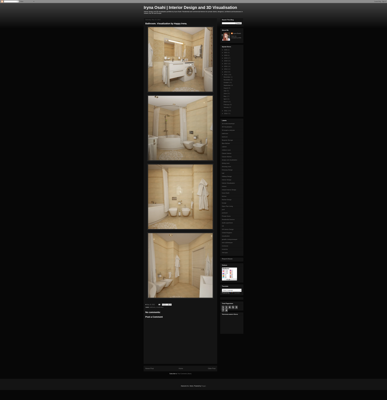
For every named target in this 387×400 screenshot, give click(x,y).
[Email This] (163, 305)
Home (181, 368)
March (226, 102)
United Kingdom (227, 232)
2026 (226, 50)
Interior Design (226, 180)
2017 (226, 63)
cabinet (224, 146)
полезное (225, 246)
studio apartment (227, 223)
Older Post (211, 368)
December (227, 77)
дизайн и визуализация (229, 239)
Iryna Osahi (237, 33)
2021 (226, 52)
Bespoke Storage (227, 140)
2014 (226, 69)
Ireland (224, 186)
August (226, 88)
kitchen (224, 196)
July (225, 91)
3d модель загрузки (228, 130)
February (227, 104)
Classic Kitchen (227, 156)
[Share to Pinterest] (171, 305)
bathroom (152, 307)
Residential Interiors (228, 219)
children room (226, 150)
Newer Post (149, 368)
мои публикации (227, 242)
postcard (224, 213)
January (226, 107)
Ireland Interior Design (229, 190)
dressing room (226, 166)
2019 (226, 58)
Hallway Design (227, 176)
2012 (226, 74)
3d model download (228, 123)
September (227, 85)
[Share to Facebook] (169, 305)
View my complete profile (236, 37)
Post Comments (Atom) (184, 373)
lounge (224, 203)
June (225, 93)
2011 (226, 110)
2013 (226, 72)
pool (223, 209)
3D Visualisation (227, 127)
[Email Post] (159, 304)
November (227, 80)
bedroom (225, 137)
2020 (226, 55)
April (225, 99)
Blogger (203, 386)
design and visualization (229, 160)
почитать (225, 249)
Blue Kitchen (226, 143)
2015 (226, 66)
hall (223, 173)
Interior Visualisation (228, 183)
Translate (237, 293)
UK (223, 226)
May (225, 96)
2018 (226, 61)
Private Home (226, 216)
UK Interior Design (228, 229)
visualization (159, 307)
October (226, 82)
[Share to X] (167, 305)
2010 (226, 113)
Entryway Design (227, 170)
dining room (225, 163)
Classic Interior (226, 153)
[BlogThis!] (165, 305)
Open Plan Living (227, 206)
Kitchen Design (226, 199)
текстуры (225, 252)
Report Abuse (227, 259)
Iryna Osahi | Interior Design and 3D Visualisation (190, 7)
